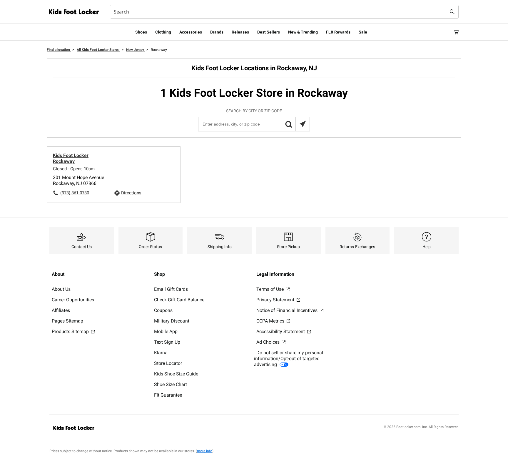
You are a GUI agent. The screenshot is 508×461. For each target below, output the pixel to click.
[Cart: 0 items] (456, 32)
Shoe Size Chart (170, 384)
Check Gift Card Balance (179, 300)
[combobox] (284, 11)
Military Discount (171, 321)
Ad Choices (268, 342)
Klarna (161, 352)
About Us (61, 289)
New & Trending (303, 32)
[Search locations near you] (302, 124)
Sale (363, 32)
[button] (288, 124)
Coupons (163, 310)
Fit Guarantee (168, 395)
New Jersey (135, 50)
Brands (216, 32)
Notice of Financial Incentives (287, 310)
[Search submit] (452, 11)
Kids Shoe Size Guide (176, 374)
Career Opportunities (73, 300)
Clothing (163, 32)
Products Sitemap (71, 331)
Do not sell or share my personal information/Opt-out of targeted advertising (288, 358)
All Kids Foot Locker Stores (98, 50)
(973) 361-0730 (74, 193)
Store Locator (168, 363)
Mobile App (166, 331)
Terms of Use (270, 289)
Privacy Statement (275, 300)
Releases (240, 32)
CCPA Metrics (270, 321)
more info (204, 451)
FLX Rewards (338, 32)
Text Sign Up (167, 342)
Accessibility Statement (281, 331)
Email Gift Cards (171, 289)
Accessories (190, 32)
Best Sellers (268, 32)
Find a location (59, 50)
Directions (131, 193)
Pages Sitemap (67, 321)
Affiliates (61, 310)
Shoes (141, 32)
